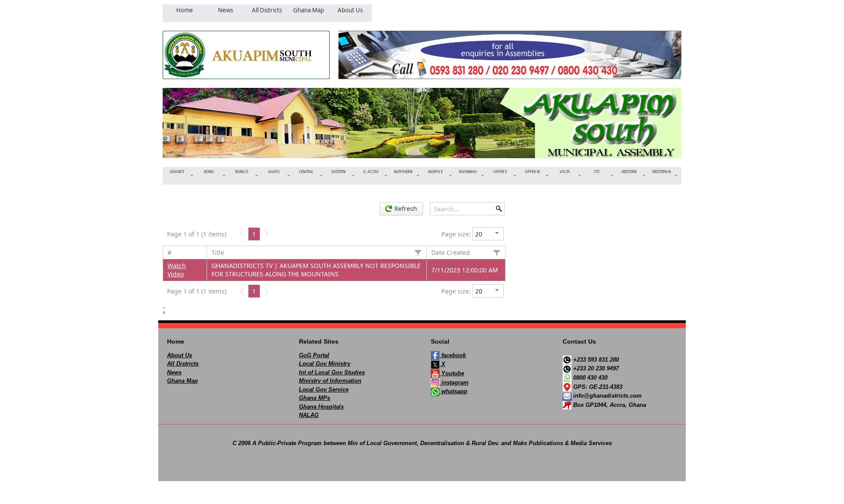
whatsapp (453, 391)
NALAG (309, 415)
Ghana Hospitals (321, 406)
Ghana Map (182, 380)
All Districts (183, 363)
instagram (454, 382)
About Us (179, 355)
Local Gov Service (324, 389)
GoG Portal (314, 355)
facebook (453, 355)
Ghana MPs (314, 398)
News (174, 372)
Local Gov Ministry (324, 363)
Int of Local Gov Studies (332, 372)
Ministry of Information (330, 380)
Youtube (452, 373)
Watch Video (176, 269)
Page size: (456, 234)
